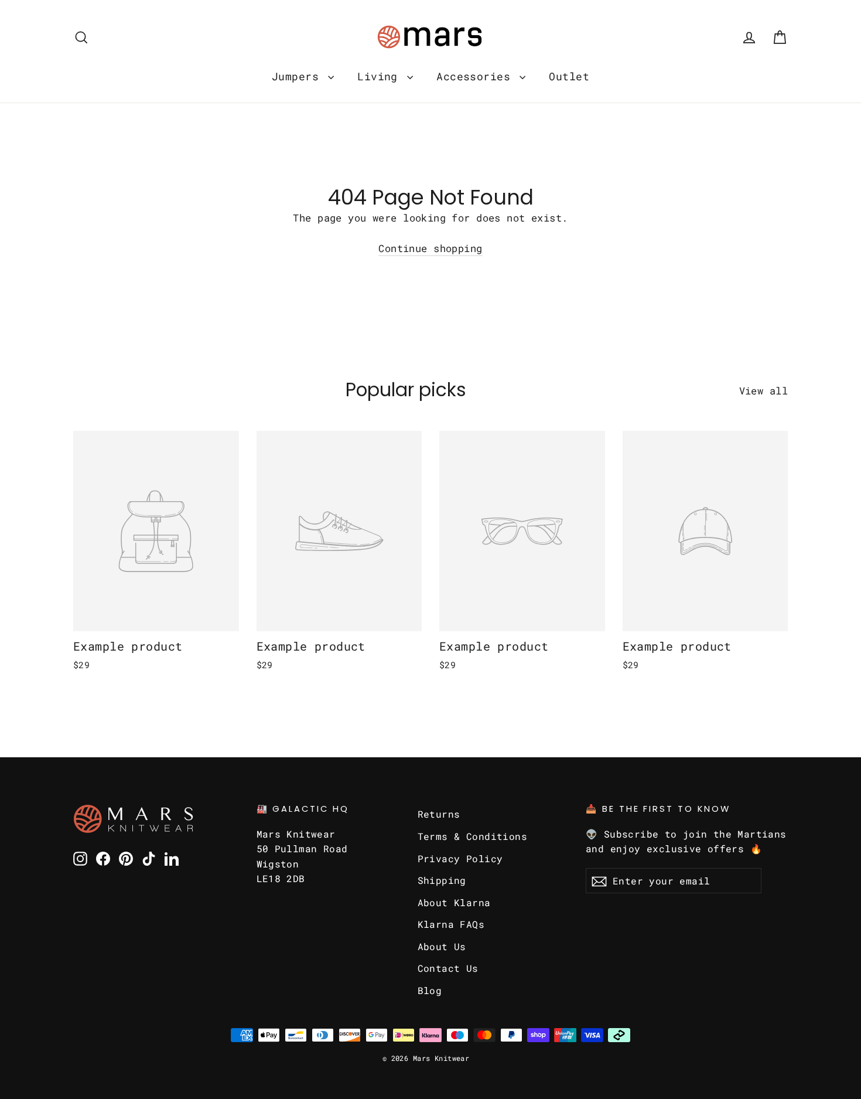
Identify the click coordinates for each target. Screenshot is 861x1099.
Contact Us (448, 968)
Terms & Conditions (473, 836)
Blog (430, 990)
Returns (439, 814)
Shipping (442, 880)
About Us (442, 946)
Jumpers (298, 76)
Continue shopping (430, 248)
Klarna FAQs (451, 924)
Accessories (476, 76)
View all (763, 390)
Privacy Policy (460, 858)
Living (380, 76)
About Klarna (454, 902)
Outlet (569, 76)
